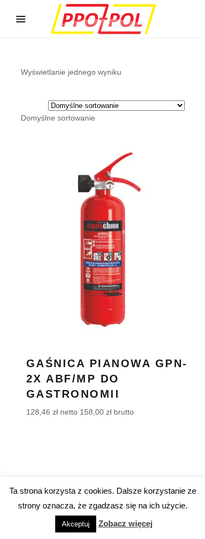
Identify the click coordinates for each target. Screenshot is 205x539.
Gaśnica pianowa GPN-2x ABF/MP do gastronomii (107, 378)
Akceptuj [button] (76, 524)
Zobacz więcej (125, 523)
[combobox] (58, 117)
